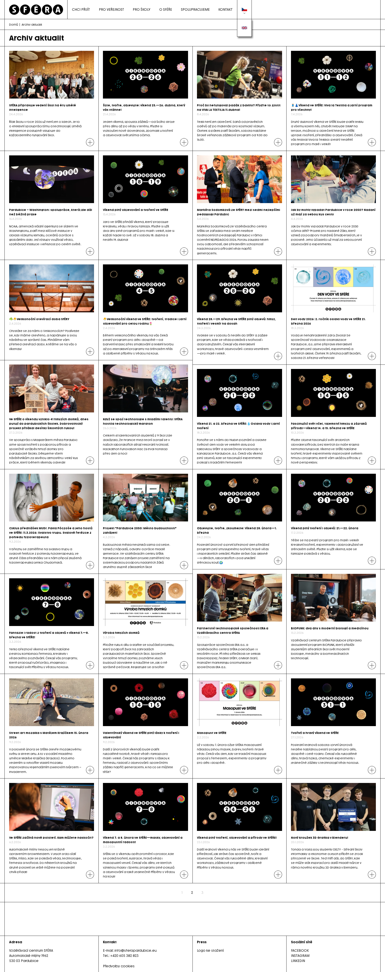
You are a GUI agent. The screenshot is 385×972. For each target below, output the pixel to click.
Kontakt (225, 9)
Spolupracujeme (195, 9)
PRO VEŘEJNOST (111, 9)
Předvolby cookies (119, 966)
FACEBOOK (300, 950)
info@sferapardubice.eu (136, 950)
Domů (13, 24)
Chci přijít (81, 9)
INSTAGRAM (300, 955)
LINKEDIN (298, 961)
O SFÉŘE (165, 9)
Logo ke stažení (210, 950)
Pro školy (141, 9)
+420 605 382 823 (124, 955)
